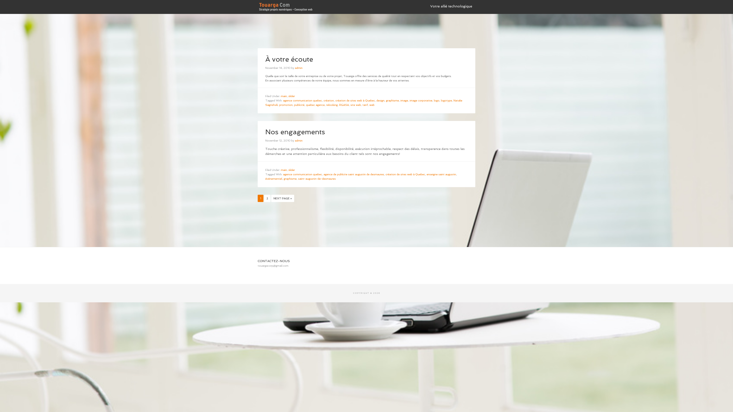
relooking (332, 104)
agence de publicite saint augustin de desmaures (354, 174)
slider (291, 96)
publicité (299, 104)
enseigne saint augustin (441, 174)
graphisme (392, 100)
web (372, 104)
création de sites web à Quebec (355, 100)
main (284, 96)
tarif (365, 104)
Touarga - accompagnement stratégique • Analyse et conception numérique (286, 5)
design (380, 100)
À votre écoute (289, 59)
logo (436, 100)
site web (355, 104)
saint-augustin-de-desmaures (317, 178)
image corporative (421, 100)
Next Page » (283, 198)
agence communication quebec (302, 100)
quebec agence (315, 104)
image (404, 100)
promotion (286, 104)
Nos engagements (295, 132)
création (329, 100)
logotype (446, 100)
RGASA (344, 104)
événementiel (273, 178)
